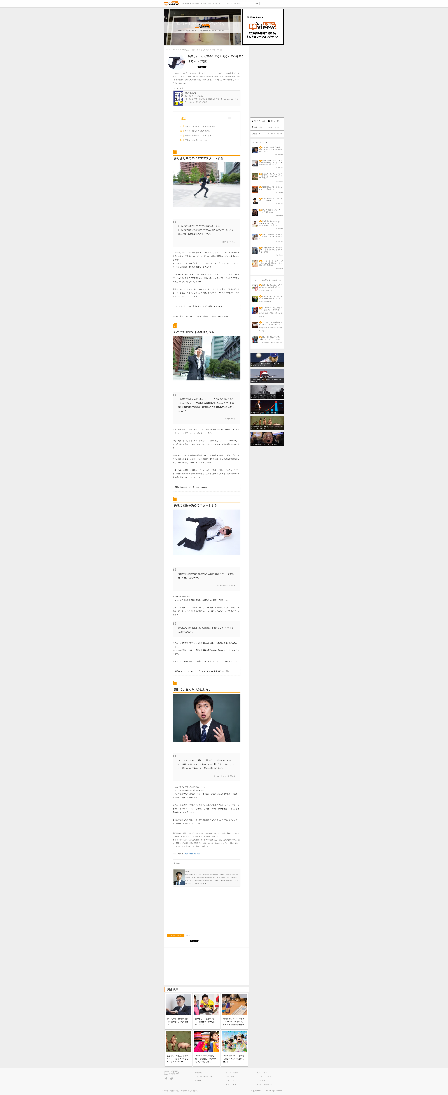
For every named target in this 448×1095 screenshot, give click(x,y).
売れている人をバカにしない (196, 140)
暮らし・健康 (231, 1084)
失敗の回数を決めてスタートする (198, 135)
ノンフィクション (264, 1077)
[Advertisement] (206, 911)
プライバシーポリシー (203, 1077)
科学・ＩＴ (230, 1080)
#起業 (188, 935)
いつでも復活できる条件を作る (197, 131)
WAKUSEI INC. (263, 1091)
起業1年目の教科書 (192, 854)
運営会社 (198, 1080)
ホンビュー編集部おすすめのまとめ (267, 280)
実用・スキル (262, 1073)
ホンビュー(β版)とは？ (266, 1084)
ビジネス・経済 (176, 935)
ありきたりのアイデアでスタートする (200, 126)
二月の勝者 (261, 1080)
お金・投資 (230, 1077)
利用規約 (198, 1073)
